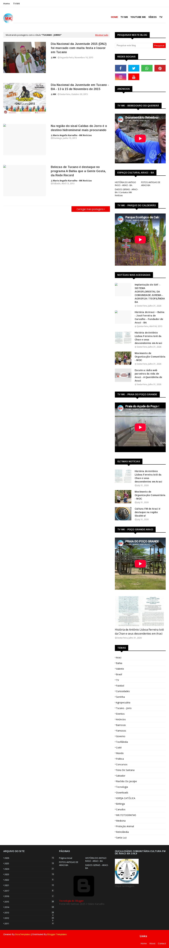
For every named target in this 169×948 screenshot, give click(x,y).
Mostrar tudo (101, 34)
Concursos (121, 764)
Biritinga (120, 803)
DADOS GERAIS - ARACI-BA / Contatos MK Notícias (126, 192)
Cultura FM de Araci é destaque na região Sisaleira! (147, 512)
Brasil (119, 674)
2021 (29, 885)
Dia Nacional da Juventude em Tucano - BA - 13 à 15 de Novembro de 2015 (80, 87)
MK (54, 57)
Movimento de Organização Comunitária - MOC (150, 356)
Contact (162, 943)
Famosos (121, 730)
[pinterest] (160, 68)
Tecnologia (122, 786)
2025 (29, 863)
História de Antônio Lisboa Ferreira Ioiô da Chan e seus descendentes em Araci (148, 337)
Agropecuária (123, 702)
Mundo (120, 753)
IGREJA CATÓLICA (125, 798)
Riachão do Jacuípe (126, 781)
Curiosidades (123, 691)
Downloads (122, 792)
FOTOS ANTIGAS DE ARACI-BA (150, 184)
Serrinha (120, 696)
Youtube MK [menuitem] (138, 17)
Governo (120, 736)
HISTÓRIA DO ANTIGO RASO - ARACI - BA (125, 184)
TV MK (16, 3)
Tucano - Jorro (124, 708)
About (152, 943)
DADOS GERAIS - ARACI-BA (96, 867)
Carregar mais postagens (90, 209)
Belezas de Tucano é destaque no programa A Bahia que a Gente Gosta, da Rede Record (78, 171)
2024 (29, 868)
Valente (120, 668)
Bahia (119, 663)
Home (6, 3)
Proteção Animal (125, 826)
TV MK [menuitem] (124, 17)
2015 (29, 901)
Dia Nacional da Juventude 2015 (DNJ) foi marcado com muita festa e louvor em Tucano (78, 48)
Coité (119, 747)
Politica (120, 758)
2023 (29, 874)
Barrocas (121, 725)
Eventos (120, 713)
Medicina (121, 820)
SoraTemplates (23, 934)
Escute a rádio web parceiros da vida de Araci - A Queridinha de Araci (148, 375)
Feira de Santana (125, 770)
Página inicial (65, 857)
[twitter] (134, 68)
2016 (28, 896)
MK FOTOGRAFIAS (126, 815)
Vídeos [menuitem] (152, 17)
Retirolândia (122, 831)
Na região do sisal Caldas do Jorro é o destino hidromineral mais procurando (79, 128)
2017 (28, 890)
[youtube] (134, 76)
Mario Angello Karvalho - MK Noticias (72, 135)
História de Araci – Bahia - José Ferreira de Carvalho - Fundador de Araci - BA (149, 317)
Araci (118, 657)
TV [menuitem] (160, 17)
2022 (28, 879)
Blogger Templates (57, 934)
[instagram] (120, 76)
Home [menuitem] (114, 17)
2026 (29, 857)
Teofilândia (122, 741)
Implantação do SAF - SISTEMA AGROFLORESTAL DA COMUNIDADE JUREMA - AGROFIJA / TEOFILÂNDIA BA (150, 293)
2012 (29, 918)
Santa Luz (121, 837)
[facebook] (120, 68)
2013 (29, 912)
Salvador (120, 775)
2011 (28, 923)
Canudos (120, 809)
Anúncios (121, 719)
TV (117, 680)
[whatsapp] (147, 68)
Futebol (120, 685)
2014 (29, 907)
